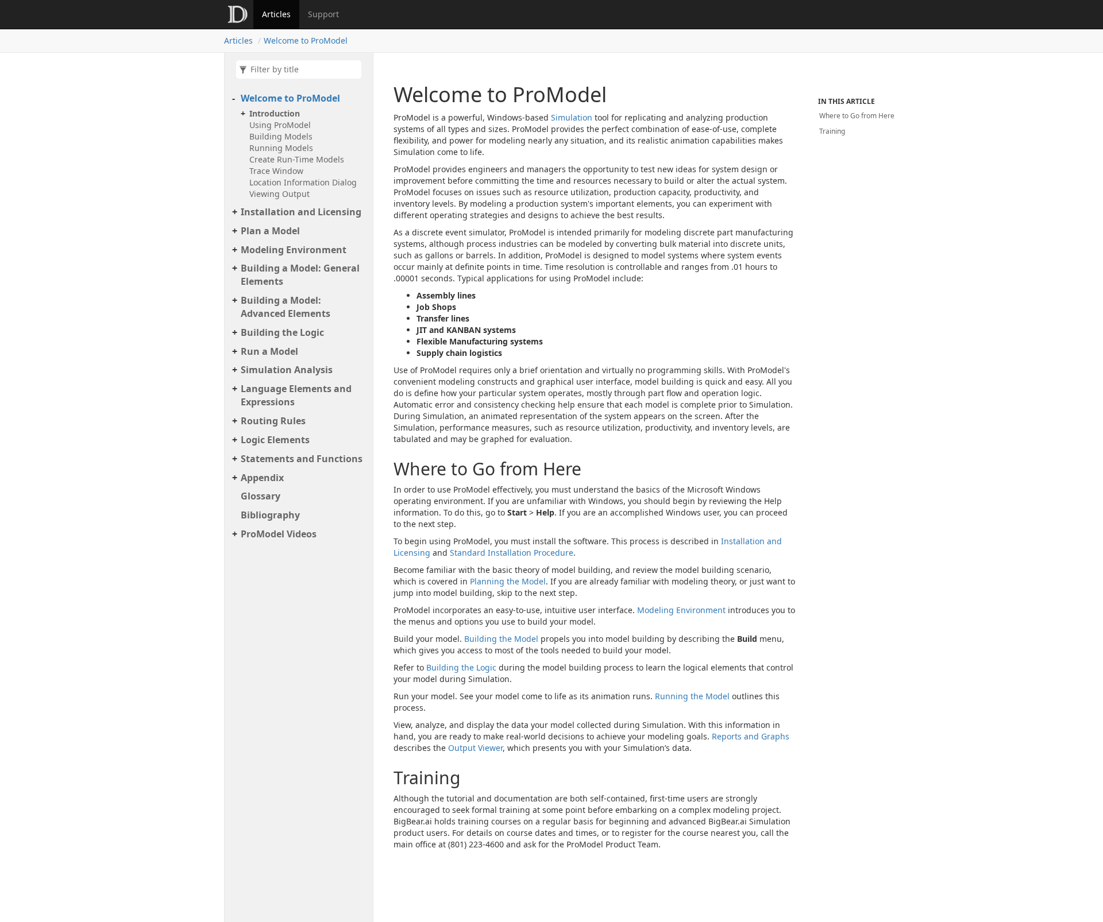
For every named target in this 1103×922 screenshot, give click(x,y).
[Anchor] (382, 468)
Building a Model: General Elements (300, 275)
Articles (276, 14)
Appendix (262, 477)
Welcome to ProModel (306, 40)
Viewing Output (279, 193)
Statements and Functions (301, 458)
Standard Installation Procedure (511, 552)
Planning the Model (508, 581)
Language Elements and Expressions (296, 395)
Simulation (571, 117)
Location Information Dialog (303, 182)
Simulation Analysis (287, 369)
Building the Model (501, 638)
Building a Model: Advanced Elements (285, 307)
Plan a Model (270, 230)
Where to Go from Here (856, 116)
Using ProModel (280, 124)
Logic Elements (275, 439)
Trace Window (276, 170)
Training (832, 131)
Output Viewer (475, 747)
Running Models (281, 147)
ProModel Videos (279, 534)
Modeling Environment (293, 249)
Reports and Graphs (750, 736)
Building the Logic (282, 332)
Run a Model (269, 351)
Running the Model (692, 696)
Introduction (274, 113)
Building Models (281, 136)
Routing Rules (273, 420)
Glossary (260, 496)
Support (323, 14)
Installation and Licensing (301, 212)
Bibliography (270, 515)
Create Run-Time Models (296, 159)
